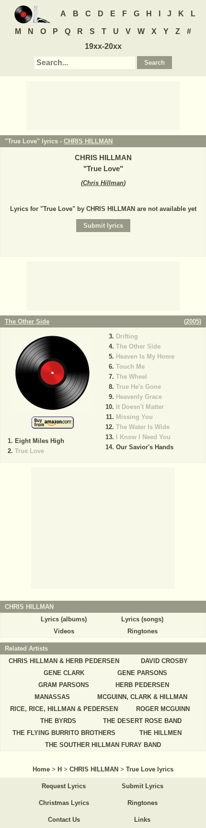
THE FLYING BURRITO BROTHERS (63, 732)
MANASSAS (52, 696)
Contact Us (64, 819)
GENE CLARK (64, 672)
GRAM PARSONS (63, 684)
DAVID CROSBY (164, 661)
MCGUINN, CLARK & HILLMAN (142, 696)
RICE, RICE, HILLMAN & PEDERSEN (64, 708)
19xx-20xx (103, 46)
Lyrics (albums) (64, 619)
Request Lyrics (64, 786)
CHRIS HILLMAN (88, 141)
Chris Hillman (103, 183)
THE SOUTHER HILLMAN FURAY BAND (103, 744)
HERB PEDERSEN (142, 684)
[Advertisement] (103, 105)
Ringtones (142, 631)
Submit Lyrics (142, 786)
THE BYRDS (58, 720)
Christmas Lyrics (64, 802)
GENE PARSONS (142, 672)
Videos (64, 631)
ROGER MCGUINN (163, 708)
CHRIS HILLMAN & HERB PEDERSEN (64, 661)
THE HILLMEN (160, 732)
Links (142, 819)
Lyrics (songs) (142, 619)
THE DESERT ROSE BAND (142, 720)
